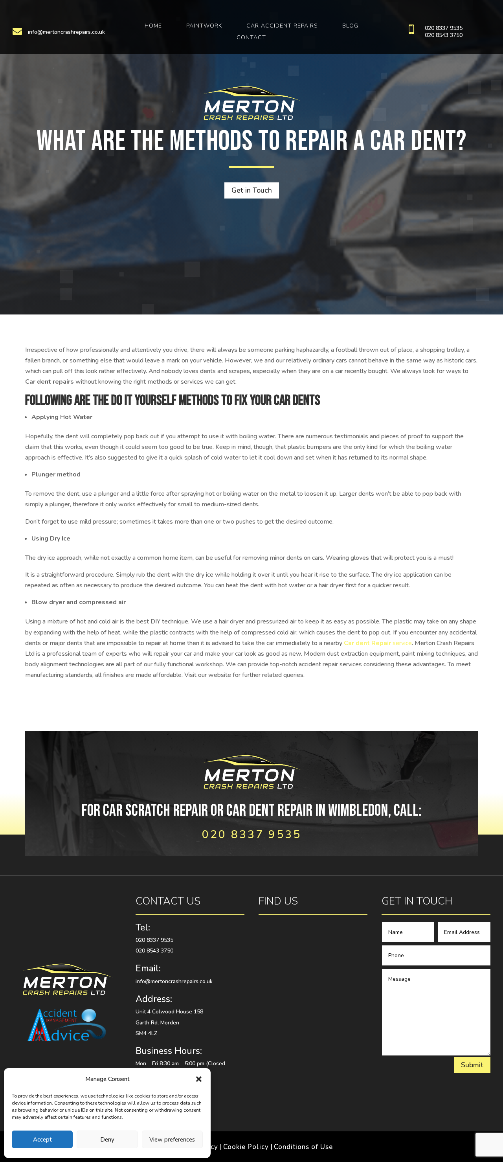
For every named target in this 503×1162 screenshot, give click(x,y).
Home (153, 26)
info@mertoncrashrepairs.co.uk (66, 32)
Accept (42, 1140)
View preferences (172, 1140)
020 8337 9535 (444, 28)
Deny (107, 1140)
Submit (472, 1065)
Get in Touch (251, 190)
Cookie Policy (246, 1146)
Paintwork (204, 26)
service (378, 643)
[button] (199, 1079)
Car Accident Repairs (282, 26)
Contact (251, 38)
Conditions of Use (303, 1146)
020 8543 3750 (444, 35)
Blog (350, 26)
